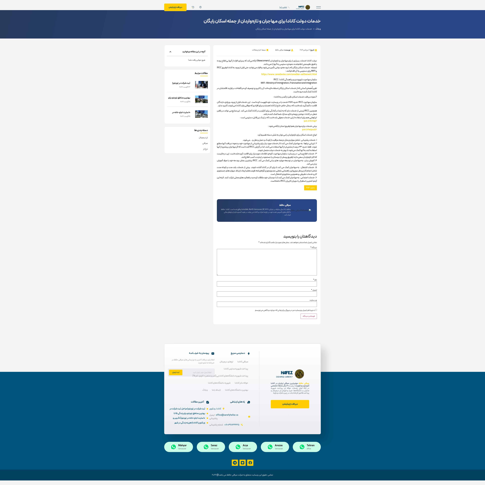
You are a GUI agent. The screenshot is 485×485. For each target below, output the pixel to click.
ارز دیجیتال (203, 137)
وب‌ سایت (313, 300)
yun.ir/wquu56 (309, 129)
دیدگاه (313, 248)
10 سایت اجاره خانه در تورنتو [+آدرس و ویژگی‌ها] (179, 114)
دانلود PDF (310, 187)
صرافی (205, 143)
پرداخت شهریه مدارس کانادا (236, 369)
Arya (245, 445)
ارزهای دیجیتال (226, 361)
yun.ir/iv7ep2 (310, 121)
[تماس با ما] (289, 7)
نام (315, 280)
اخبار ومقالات (256, 50)
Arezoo (279, 445)
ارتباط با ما (216, 390)
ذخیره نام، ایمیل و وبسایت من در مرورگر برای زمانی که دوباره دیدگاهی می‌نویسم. (285, 310)
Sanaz (214, 445)
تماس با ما (283, 7)
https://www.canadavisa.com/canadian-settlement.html (289, 74)
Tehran (310, 445)
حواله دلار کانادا (241, 383)
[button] (318, 7)
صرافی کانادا (242, 361)
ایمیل (314, 290)
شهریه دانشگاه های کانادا (219, 383)
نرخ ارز (205, 149)
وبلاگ (318, 29)
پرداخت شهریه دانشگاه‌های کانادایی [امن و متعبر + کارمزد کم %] (220, 376)
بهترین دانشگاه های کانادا (236, 390)
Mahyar (182, 445)
